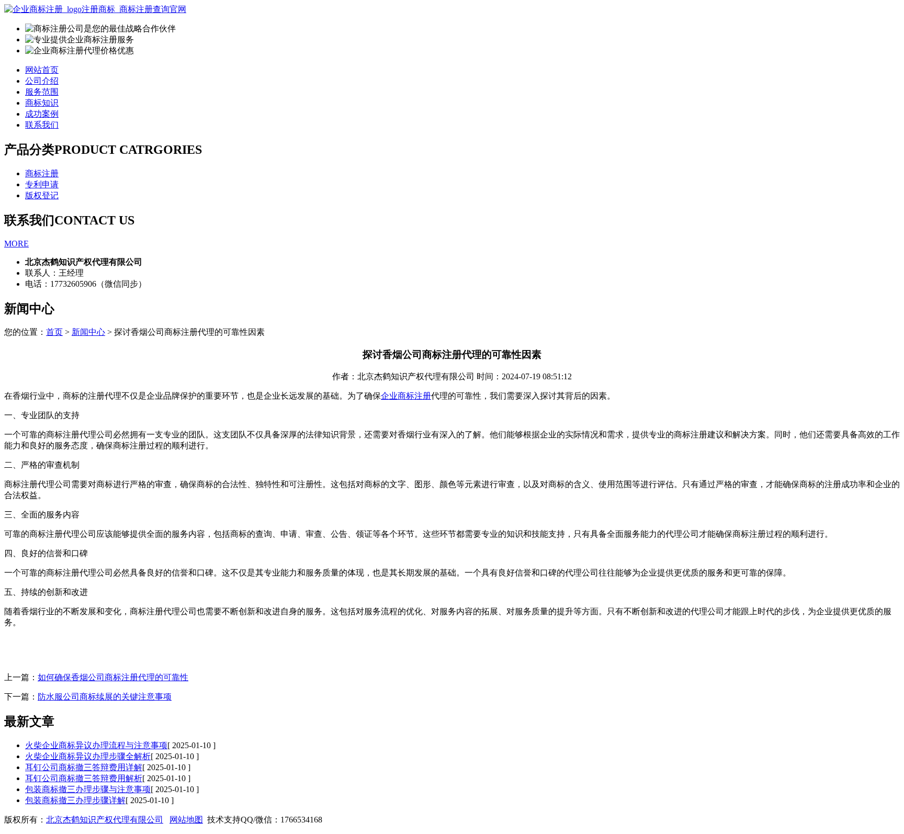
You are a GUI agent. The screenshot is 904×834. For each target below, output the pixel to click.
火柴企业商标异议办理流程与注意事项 (96, 745)
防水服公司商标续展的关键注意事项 (105, 696)
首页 (54, 332)
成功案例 (42, 113)
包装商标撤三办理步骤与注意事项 (88, 789)
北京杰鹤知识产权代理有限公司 (104, 819)
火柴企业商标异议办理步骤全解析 (88, 756)
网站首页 (42, 69)
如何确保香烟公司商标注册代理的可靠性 (113, 677)
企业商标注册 (406, 395)
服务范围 (42, 91)
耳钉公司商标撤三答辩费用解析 (83, 778)
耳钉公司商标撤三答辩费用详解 (83, 767)
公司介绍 (42, 80)
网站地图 (186, 819)
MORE (16, 243)
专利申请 (42, 184)
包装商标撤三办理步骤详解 (75, 800)
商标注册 (42, 173)
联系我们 (42, 124)
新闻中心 (88, 332)
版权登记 (42, 195)
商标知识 (42, 102)
